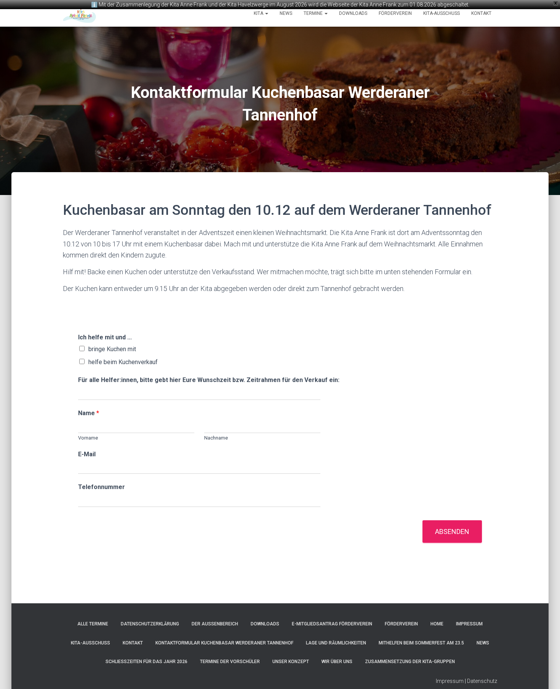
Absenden (452, 532)
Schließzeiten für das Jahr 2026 (146, 661)
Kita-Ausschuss (441, 13)
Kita (259, 13)
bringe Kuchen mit (112, 349)
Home (436, 624)
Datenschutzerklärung (150, 624)
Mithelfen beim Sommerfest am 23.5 (421, 643)
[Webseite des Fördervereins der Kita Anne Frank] (79, 13)
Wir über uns (337, 661)
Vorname (88, 438)
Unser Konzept (290, 661)
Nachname (216, 438)
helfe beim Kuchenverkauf (123, 362)
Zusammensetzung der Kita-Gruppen (410, 661)
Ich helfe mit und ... (105, 337)
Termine (314, 13)
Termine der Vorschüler (230, 661)
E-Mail (87, 454)
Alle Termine (92, 624)
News (286, 13)
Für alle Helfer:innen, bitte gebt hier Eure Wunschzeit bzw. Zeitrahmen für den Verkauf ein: (208, 380)
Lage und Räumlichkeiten (336, 643)
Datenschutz (482, 681)
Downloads (353, 13)
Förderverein (395, 13)
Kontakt (481, 13)
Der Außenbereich (215, 624)
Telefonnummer (101, 487)
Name (88, 413)
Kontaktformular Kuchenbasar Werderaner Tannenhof (224, 643)
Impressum (469, 624)
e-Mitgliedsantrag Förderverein (332, 624)
